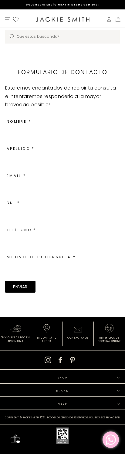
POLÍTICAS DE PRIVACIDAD (105, 417)
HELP (62, 404)
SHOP (63, 377)
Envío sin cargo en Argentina (15, 339)
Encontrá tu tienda (46, 339)
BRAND (62, 390)
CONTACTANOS (78, 338)
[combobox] (62, 37)
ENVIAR (20, 287)
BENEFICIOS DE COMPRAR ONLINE (109, 339)
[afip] (62, 437)
